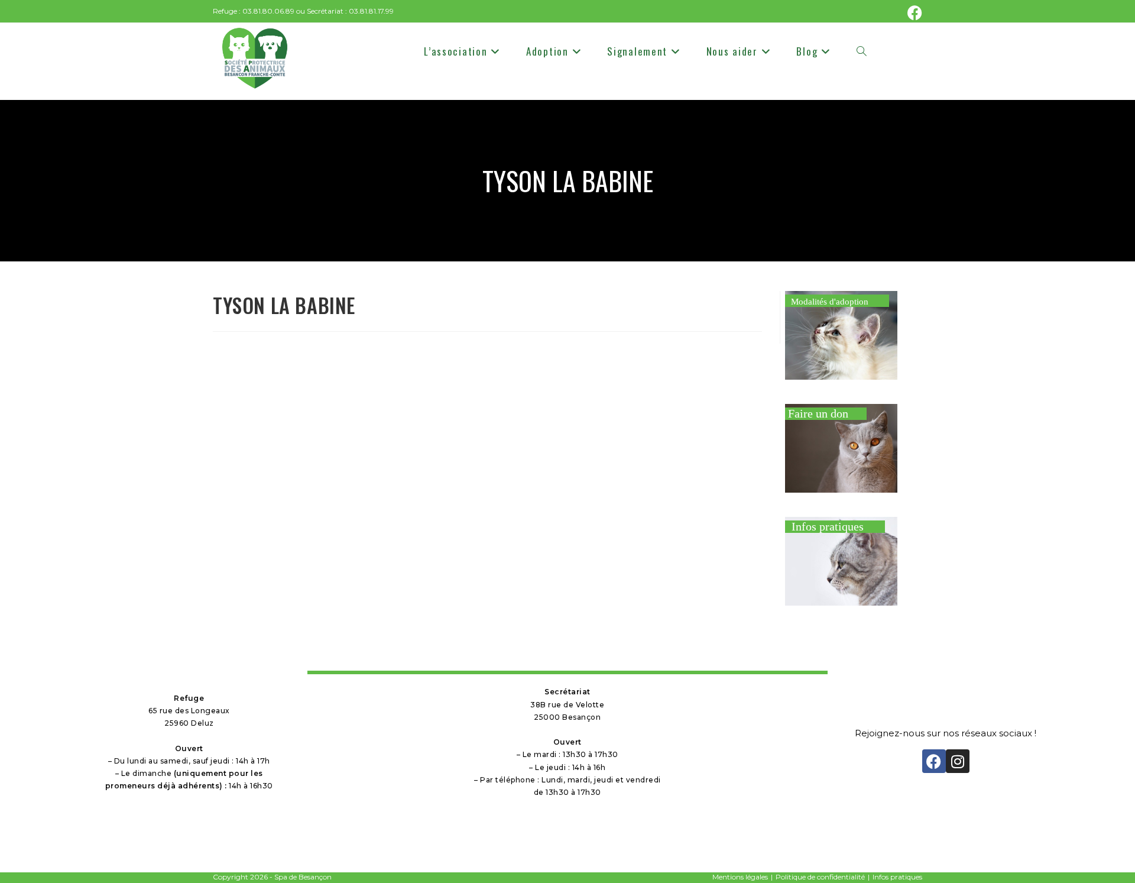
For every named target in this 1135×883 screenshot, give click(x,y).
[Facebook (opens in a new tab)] (913, 12)
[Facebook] (934, 761)
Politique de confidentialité (820, 876)
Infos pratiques (897, 876)
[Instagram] (957, 761)
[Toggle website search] (861, 51)
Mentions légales (740, 876)
